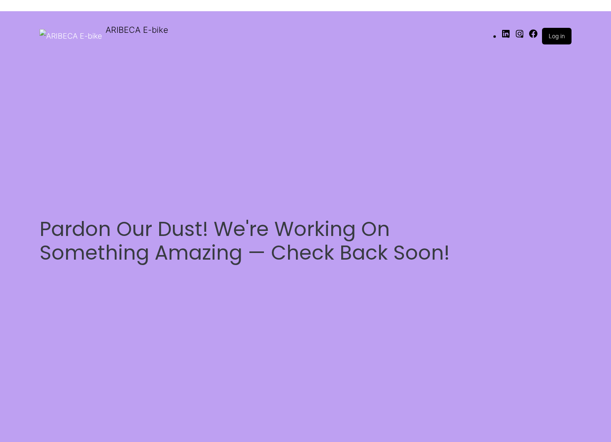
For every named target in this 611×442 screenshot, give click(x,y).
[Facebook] (533, 36)
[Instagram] (520, 36)
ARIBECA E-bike (137, 30)
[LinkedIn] (506, 36)
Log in (557, 35)
